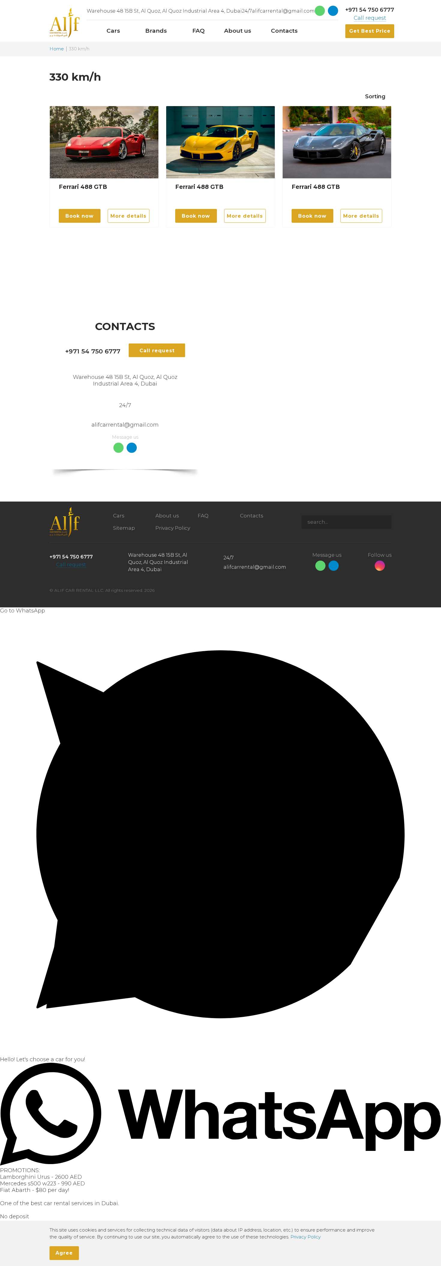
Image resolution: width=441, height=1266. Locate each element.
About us (167, 516)
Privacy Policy (172, 528)
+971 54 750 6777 (369, 10)
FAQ (203, 516)
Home (57, 49)
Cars (118, 516)
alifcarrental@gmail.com (283, 11)
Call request (370, 18)
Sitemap (124, 528)
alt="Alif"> (65, 23)
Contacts (251, 516)
